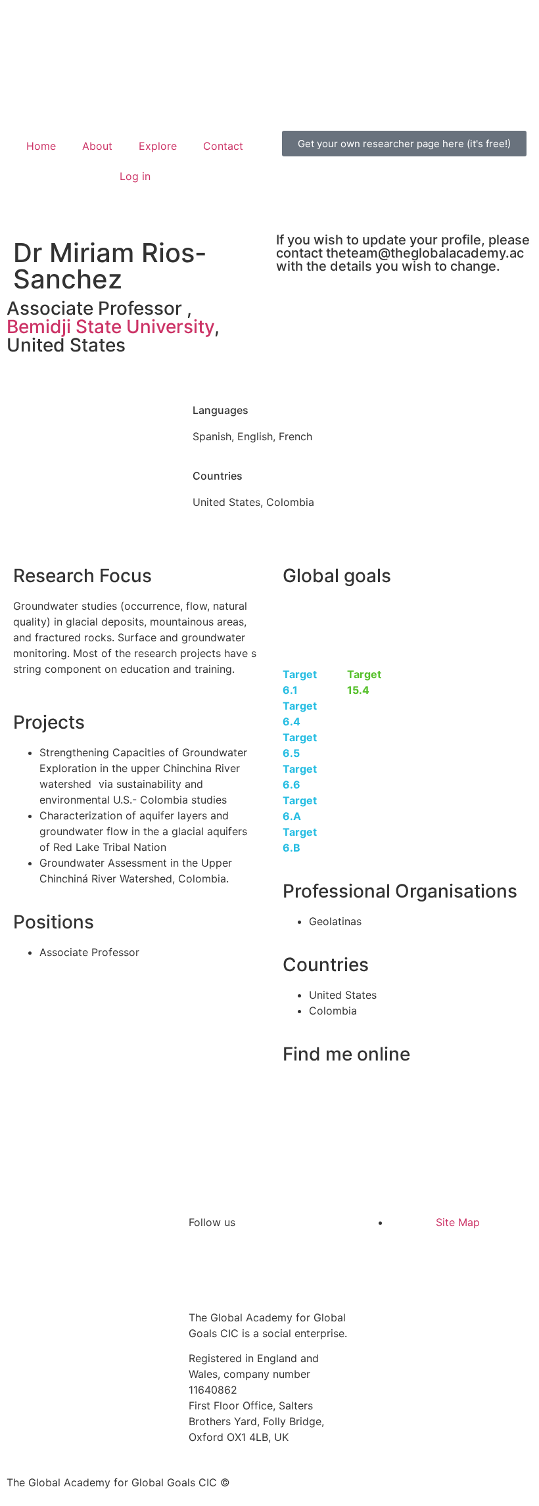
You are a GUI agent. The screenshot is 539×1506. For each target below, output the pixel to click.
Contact (223, 145)
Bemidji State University (110, 326)
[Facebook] (277, 1268)
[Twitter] (205, 1268)
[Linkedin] (241, 1268)
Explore (158, 145)
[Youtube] (313, 1268)
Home (41, 145)
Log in (135, 176)
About (97, 145)
